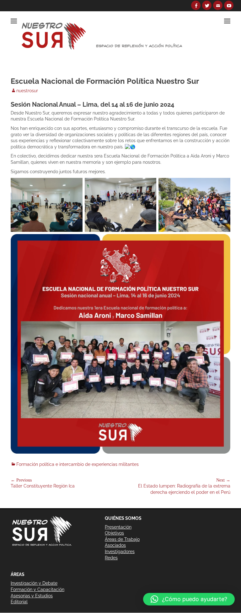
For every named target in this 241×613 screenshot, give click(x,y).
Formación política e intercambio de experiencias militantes (77, 464)
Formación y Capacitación (37, 589)
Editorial (19, 601)
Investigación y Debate (34, 583)
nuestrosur (27, 90)
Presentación (118, 527)
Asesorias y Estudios (32, 595)
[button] (189, 599)
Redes (111, 557)
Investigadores (120, 551)
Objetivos (114, 533)
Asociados (115, 545)
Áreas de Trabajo (122, 539)
